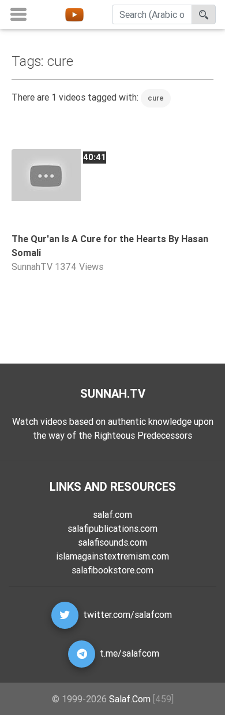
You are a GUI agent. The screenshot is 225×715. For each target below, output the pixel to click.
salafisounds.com (112, 542)
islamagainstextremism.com (112, 556)
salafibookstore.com (112, 570)
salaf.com (112, 514)
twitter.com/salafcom (127, 614)
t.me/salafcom (129, 653)
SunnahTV (32, 266)
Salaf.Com (130, 699)
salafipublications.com (113, 528)
